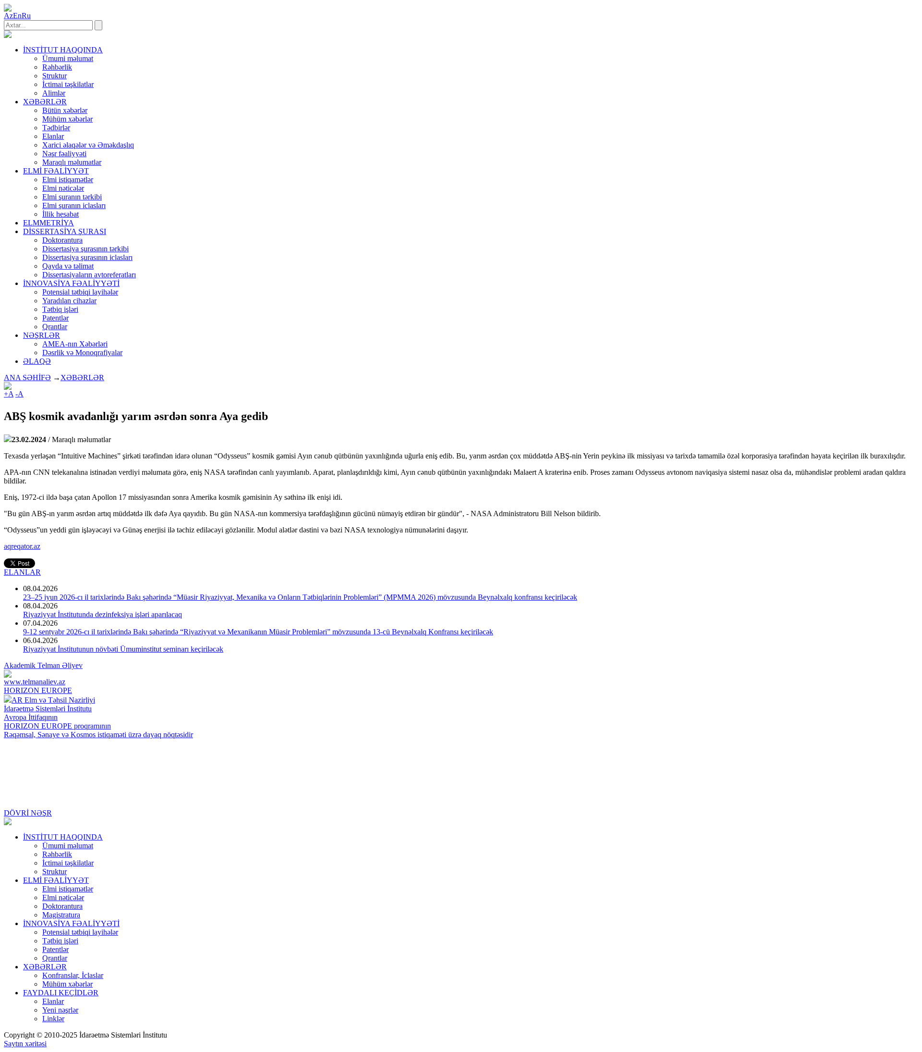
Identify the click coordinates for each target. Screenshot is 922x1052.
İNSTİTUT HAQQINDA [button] (63, 50)
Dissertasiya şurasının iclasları (87, 257)
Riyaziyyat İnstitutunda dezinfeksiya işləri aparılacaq (102, 614)
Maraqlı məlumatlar (71, 162)
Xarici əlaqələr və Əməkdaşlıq (88, 145)
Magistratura (61, 915)
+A (8, 394)
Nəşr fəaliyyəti (64, 153)
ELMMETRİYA (48, 223)
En (17, 16)
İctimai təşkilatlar (68, 84)
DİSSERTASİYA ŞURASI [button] (64, 231)
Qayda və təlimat (68, 266)
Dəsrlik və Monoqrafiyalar (82, 352)
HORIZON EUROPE (38, 690)
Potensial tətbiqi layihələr (80, 292)
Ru (26, 16)
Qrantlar (54, 326)
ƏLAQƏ (37, 361)
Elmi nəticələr (63, 188)
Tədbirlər (56, 128)
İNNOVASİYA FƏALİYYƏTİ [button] (71, 283)
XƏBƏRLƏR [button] (45, 102)
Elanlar (53, 136)
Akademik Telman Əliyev (43, 665)
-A (19, 394)
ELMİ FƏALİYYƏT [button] (56, 171)
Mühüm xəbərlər (67, 119)
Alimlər (53, 93)
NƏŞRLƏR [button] (41, 335)
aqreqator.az (22, 546)
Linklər (53, 1019)
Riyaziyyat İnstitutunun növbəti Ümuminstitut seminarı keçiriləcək (123, 649)
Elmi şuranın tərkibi (72, 197)
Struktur (54, 76)
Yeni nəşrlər (60, 1010)
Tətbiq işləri (60, 309)
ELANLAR (22, 572)
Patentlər (55, 318)
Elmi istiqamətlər (67, 179)
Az (8, 16)
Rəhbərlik (57, 67)
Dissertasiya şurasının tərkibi (85, 249)
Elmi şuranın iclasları (74, 205)
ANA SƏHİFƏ (27, 377)
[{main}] (8, 35)
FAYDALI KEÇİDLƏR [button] (60, 993)
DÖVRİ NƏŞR (28, 813)
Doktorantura (62, 240)
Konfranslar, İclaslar (72, 975)
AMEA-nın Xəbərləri (75, 344)
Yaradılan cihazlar (69, 301)
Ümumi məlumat (67, 58)
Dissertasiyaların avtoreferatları (89, 275)
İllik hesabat (60, 214)
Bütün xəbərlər (64, 110)
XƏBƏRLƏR (82, 377)
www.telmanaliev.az (34, 682)
